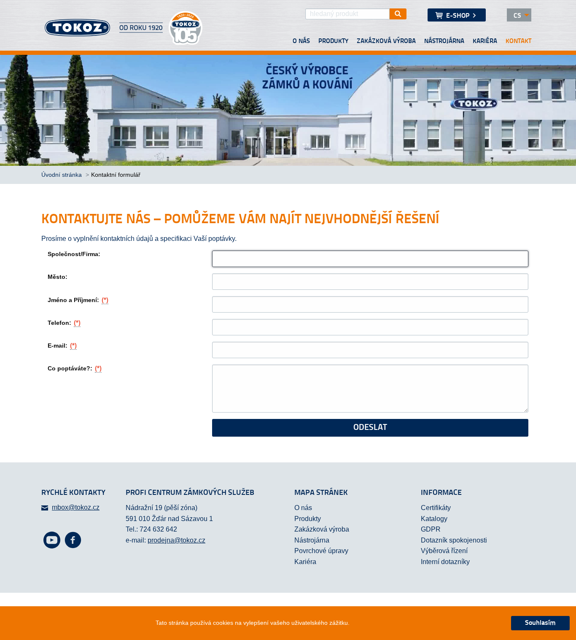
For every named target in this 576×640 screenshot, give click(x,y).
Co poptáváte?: (75, 368)
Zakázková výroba (386, 41)
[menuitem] (457, 15)
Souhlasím (540, 623)
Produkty (333, 41)
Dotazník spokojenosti (454, 540)
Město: (57, 276)
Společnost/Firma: (74, 254)
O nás (301, 41)
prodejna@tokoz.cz (176, 540)
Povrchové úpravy (321, 550)
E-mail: (62, 345)
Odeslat (370, 428)
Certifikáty (436, 507)
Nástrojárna (444, 41)
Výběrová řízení (444, 550)
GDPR (431, 529)
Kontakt (518, 41)
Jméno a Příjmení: (78, 299)
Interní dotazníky (445, 561)
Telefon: (64, 322)
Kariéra (485, 41)
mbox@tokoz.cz (76, 507)
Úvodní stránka (62, 174)
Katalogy (434, 518)
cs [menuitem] (517, 16)
